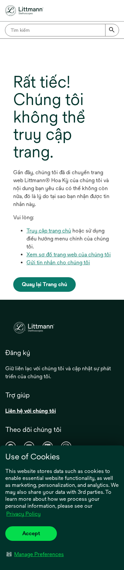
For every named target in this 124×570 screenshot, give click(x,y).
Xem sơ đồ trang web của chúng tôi (68, 254)
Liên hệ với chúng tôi (30, 411)
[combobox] (62, 30)
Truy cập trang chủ (48, 231)
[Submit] (112, 30)
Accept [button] (31, 533)
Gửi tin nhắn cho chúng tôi (58, 262)
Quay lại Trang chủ (44, 284)
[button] (35, 554)
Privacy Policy (23, 514)
